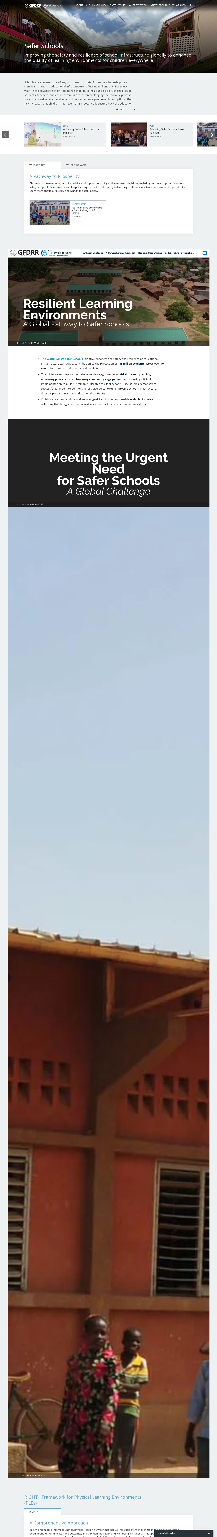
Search (190, 5)
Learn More (77, 217)
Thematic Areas (98, 5)
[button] (5, 134)
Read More (127, 109)
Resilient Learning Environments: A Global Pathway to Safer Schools (87, 210)
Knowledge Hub (160, 5)
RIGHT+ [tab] (33, 1511)
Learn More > (69, 136)
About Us (81, 5)
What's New (179, 5)
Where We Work (138, 5)
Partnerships (118, 5)
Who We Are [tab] (37, 165)
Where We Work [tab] (76, 165)
